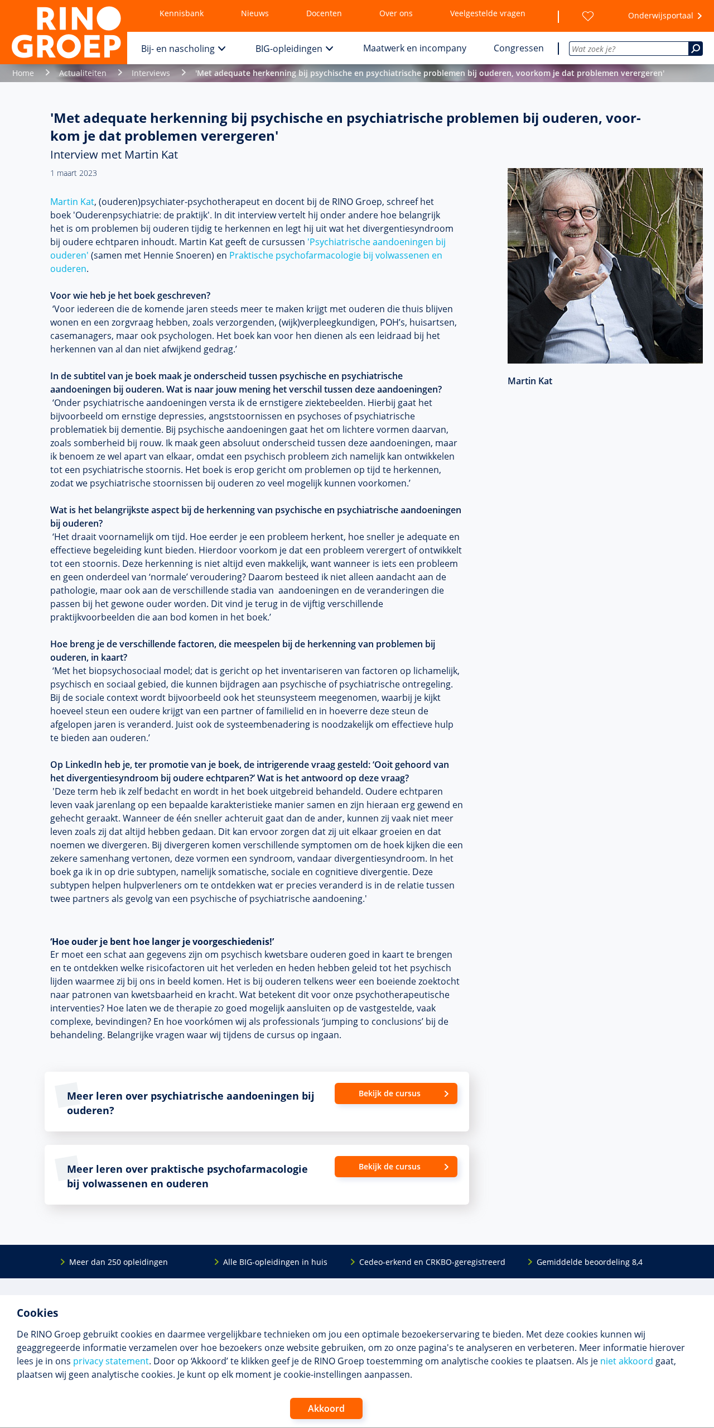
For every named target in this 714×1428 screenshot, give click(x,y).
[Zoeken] (695, 48)
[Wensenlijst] (588, 16)
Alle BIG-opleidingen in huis (275, 1262)
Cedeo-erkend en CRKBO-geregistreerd (432, 1262)
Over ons (396, 13)
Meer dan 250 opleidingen (118, 1262)
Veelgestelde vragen (487, 13)
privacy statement (111, 1361)
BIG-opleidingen (288, 48)
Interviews (151, 73)
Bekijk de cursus (390, 1093)
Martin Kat (72, 201)
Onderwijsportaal (660, 15)
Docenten (324, 13)
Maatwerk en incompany (414, 48)
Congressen (519, 48)
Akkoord (326, 1408)
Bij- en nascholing (178, 48)
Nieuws (255, 13)
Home (23, 73)
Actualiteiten (83, 73)
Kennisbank (182, 13)
